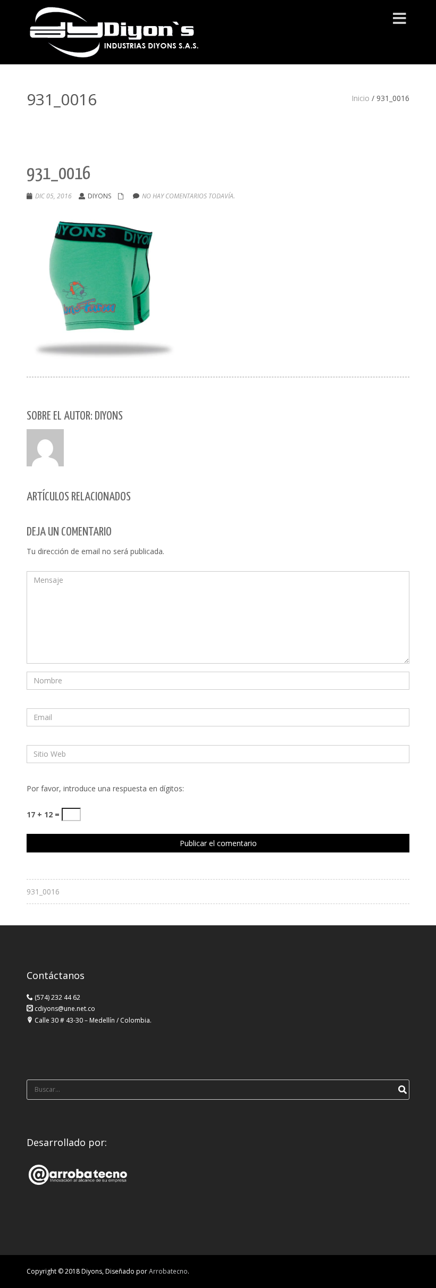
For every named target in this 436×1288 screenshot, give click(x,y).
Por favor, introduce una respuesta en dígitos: (105, 788)
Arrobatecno (168, 1271)
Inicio (360, 98)
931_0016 (43, 891)
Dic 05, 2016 (53, 195)
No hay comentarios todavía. (188, 195)
